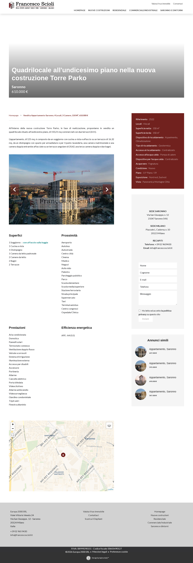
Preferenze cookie (119, 551)
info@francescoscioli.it (161, 248)
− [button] (13, 428)
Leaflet (110, 489)
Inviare (145, 319)
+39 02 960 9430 (18, 531)
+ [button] (13, 424)
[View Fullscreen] (13, 435)
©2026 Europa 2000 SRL (77, 551)
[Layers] (109, 425)
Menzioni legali (99, 551)
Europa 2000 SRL (18, 511)
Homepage (14, 115)
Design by (100, 558)
